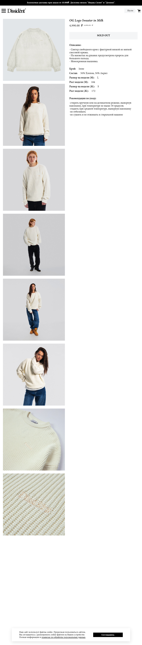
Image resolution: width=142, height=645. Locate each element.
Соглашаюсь (108, 635)
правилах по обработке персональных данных (63, 637)
